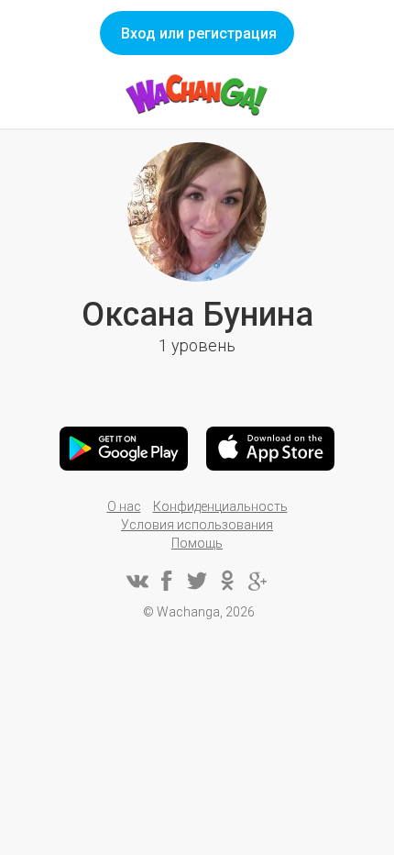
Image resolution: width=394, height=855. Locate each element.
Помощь (197, 543)
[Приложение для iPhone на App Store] (270, 449)
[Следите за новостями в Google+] (257, 581)
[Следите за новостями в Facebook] (167, 581)
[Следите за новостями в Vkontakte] (136, 581)
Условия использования (197, 524)
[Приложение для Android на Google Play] (124, 449)
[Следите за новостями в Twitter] (197, 581)
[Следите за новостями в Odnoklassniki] (227, 581)
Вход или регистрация (199, 33)
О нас (124, 506)
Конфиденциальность (220, 506)
